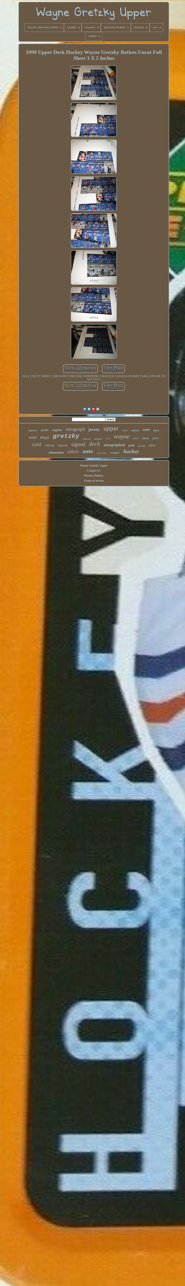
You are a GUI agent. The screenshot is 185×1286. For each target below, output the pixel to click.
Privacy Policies (93, 475)
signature (33, 430)
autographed (114, 445)
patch (136, 438)
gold (131, 445)
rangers (115, 452)
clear (152, 445)
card (36, 444)
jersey (94, 429)
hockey (131, 451)
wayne (122, 436)
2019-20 (141, 446)
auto (87, 451)
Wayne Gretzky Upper (94, 465)
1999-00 (49, 445)
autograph (75, 429)
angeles (57, 430)
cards (124, 430)
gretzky (66, 436)
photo (155, 438)
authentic (135, 430)
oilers (73, 451)
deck (94, 444)
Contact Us (94, 470)
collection (102, 453)
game (45, 430)
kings (44, 437)
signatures (98, 439)
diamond (87, 439)
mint (33, 437)
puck (156, 430)
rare (146, 429)
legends (63, 445)
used (108, 438)
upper (111, 428)
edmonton (56, 452)
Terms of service (94, 480)
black (145, 438)
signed (78, 444)
